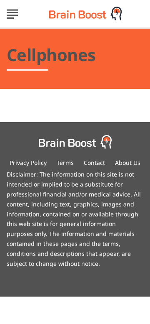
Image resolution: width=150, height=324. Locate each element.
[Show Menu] (12, 13)
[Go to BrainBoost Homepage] (85, 13)
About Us (127, 163)
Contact (94, 163)
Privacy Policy (28, 163)
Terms (65, 163)
